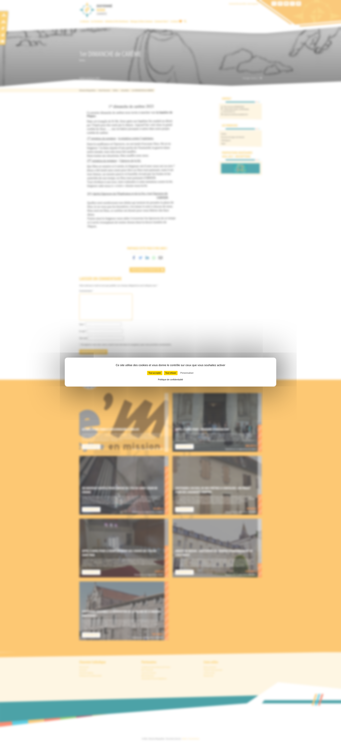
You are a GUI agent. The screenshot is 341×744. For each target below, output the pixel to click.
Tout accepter (154, 373)
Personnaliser (187, 373)
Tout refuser (170, 373)
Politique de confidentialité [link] (170, 379)
